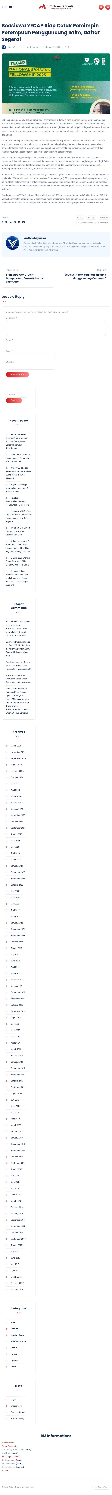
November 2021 (18, 935)
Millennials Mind (18, 1341)
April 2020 (15, 1043)
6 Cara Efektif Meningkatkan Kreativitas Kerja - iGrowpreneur (18, 625)
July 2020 (15, 1024)
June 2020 (15, 1030)
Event (28, 47)
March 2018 (16, 1201)
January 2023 (17, 866)
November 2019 (18, 1074)
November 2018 (18, 1150)
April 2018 (15, 1194)
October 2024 (17, 777)
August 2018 (16, 1169)
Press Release (8, 1442)
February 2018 (17, 1207)
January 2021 (17, 986)
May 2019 (15, 1112)
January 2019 (17, 1138)
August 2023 (16, 834)
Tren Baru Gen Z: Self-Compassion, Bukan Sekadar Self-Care (24, 278)
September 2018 (18, 1163)
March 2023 (16, 859)
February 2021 (17, 979)
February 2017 (17, 1283)
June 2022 (15, 897)
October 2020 (17, 1005)
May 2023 (15, 847)
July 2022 (15, 891)
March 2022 (16, 916)
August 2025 (16, 764)
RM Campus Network (11, 1456)
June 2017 (15, 1258)
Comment (11, 318)
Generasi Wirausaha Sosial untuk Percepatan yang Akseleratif (18, 665)
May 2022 (15, 904)
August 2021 (16, 948)
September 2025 (18, 758)
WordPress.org (17, 1418)
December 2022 (18, 872)
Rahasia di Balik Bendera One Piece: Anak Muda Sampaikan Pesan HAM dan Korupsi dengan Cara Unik (17, 578)
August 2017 (16, 1245)
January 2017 (17, 1289)
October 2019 (17, 1081)
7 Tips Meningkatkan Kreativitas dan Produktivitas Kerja (17, 632)
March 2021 (16, 973)
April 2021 (15, 967)
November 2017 (18, 1226)
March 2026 (16, 746)
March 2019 (16, 1125)
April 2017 (15, 1270)
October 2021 (17, 942)
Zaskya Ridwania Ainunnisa (18, 642)
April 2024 (15, 790)
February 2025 (17, 771)
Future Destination (10, 1446)
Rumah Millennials (85, 223)
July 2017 (15, 1251)
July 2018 (15, 1176)
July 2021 (15, 954)
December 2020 (18, 992)
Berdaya (80, 217)
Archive (5, 1470)
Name (9, 340)
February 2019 (17, 1131)
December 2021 (18, 929)
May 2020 (15, 1036)
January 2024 (17, 809)
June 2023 (15, 840)
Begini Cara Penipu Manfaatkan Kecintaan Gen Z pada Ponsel (18, 488)
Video (13, 1366)
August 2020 (16, 1017)
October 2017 (17, 1232)
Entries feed (16, 1406)
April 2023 (15, 853)
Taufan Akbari (102, 223)
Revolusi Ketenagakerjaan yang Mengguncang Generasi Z (85, 276)
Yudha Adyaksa (15, 47)
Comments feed (18, 1412)
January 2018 (17, 1213)
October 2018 (17, 1156)
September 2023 (18, 828)
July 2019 (15, 1100)
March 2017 (16, 1277)
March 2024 (16, 796)
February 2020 (17, 1055)
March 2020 (16, 1049)
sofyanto (10, 675)
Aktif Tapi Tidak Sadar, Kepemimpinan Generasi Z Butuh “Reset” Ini (18, 458)
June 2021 (15, 961)
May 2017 (15, 1264)
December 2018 (18, 1144)
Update (14, 1360)
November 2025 (18, 752)
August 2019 (16, 1093)
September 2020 (18, 1011)
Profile (14, 1348)
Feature (35, 47)
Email (9, 351)
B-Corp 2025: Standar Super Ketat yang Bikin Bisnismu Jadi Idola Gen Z (18, 561)
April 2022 (15, 910)
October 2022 (17, 885)
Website (10, 362)
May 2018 (15, 1188)
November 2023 (18, 815)
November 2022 (18, 878)
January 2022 (17, 923)
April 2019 (15, 1119)
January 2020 (17, 1062)
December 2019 (18, 1068)
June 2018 (15, 1182)
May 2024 (15, 784)
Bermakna (104, 217)
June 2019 (15, 1106)
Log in (13, 1399)
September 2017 (18, 1239)
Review (14, 1354)
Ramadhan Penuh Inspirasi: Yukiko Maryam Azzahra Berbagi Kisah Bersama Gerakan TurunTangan (17, 441)
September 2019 (18, 1087)
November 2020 (18, 998)
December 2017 (18, 1220)
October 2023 (17, 821)
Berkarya (91, 217)
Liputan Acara (17, 1335)
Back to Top (102, 1487)
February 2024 (17, 802)
